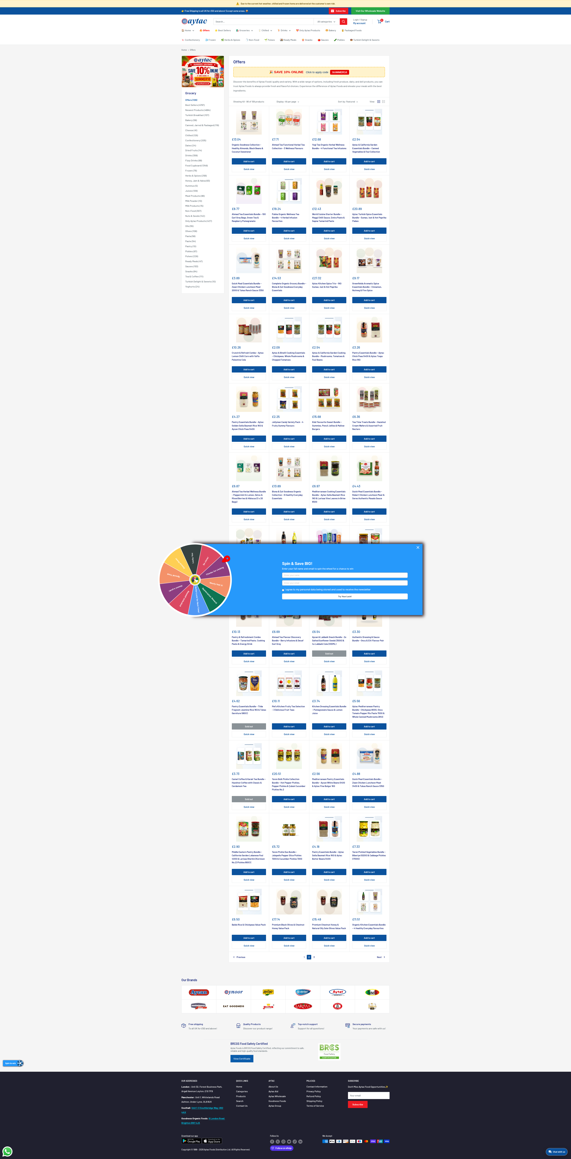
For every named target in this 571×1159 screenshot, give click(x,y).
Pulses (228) (191, 256)
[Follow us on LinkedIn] (300, 1142)
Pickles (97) (191, 251)
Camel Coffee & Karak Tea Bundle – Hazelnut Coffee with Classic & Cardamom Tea (249, 782)
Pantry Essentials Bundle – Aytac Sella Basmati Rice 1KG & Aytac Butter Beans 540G (328, 855)
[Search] (343, 21)
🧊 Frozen (210, 39)
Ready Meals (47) (194, 261)
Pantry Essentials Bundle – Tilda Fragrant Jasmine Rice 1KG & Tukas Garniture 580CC (249, 710)
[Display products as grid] (378, 101)
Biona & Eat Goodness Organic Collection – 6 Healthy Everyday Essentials (287, 495)
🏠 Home (186, 30)
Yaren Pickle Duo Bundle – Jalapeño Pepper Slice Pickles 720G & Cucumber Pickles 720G (287, 855)
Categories (242, 1091)
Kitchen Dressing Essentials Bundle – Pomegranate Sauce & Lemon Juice (329, 710)
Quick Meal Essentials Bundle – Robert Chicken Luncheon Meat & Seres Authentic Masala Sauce (368, 495)
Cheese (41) (191, 130)
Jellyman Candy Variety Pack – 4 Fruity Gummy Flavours (287, 424)
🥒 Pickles (339, 39)
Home (184, 50)
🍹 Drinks (282, 30)
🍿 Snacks (307, 39)
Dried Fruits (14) (193, 150)
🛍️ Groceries (243, 30)
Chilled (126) (191, 135)
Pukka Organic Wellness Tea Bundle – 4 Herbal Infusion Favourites (285, 217)
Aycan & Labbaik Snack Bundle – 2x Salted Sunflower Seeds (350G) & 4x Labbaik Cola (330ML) (329, 640)
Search (239, 1101)
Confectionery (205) (195, 140)
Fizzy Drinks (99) (193, 160)
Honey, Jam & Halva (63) (197, 180)
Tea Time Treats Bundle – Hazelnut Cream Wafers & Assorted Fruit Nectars (369, 425)
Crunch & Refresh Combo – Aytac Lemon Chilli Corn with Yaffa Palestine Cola (248, 356)
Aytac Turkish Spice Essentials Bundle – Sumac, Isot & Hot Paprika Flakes (369, 217)
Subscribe (341, 11)
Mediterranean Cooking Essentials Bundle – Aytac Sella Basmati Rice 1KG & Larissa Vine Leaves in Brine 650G (328, 496)
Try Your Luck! (345, 596)
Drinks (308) (191, 155)
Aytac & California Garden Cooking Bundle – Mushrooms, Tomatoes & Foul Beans (328, 356)
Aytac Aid (273, 1091)
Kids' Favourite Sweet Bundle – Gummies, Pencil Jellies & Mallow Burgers (328, 425)
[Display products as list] (383, 101)
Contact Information (316, 1086)
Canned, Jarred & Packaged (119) (202, 125)
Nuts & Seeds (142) (195, 215)
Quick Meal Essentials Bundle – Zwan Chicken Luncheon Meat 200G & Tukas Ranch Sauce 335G (248, 287)
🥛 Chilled (263, 30)
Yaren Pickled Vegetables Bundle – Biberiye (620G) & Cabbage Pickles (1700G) (369, 855)
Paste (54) (190, 241)
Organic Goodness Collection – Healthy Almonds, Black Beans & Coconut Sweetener (247, 148)
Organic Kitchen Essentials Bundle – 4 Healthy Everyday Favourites (369, 926)
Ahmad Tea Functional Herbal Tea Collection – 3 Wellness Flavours (288, 146)
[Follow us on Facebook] (272, 1142)
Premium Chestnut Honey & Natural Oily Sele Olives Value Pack (329, 926)
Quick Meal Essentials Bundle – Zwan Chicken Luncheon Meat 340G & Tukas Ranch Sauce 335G (368, 782)
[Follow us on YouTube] (289, 1142)
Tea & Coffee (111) (194, 276)
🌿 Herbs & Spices (230, 39)
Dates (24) (190, 145)
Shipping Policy (314, 1101)
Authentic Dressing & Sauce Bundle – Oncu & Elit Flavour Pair (368, 639)
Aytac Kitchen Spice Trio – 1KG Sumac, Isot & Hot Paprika (326, 285)
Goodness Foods (277, 1101)
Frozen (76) (191, 170)
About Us (273, 1086)
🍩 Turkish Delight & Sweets (364, 39)
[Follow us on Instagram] (283, 1142)
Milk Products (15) (194, 205)
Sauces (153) (191, 266)
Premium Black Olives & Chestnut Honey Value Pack (288, 926)
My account (359, 23)
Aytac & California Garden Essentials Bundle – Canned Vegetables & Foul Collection (366, 148)
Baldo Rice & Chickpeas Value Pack (249, 924)
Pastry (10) (190, 246)
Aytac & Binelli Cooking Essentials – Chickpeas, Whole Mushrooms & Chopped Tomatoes (288, 356)
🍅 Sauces (323, 39)
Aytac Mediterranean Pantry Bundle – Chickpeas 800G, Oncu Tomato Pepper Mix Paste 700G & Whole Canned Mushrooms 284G (368, 711)
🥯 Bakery (330, 30)
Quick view (249, 169)
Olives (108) (191, 231)
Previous (241, 957)
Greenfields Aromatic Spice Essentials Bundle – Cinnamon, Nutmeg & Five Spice (367, 287)
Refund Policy (313, 1096)
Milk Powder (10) (193, 200)
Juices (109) (191, 190)
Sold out (329, 653)
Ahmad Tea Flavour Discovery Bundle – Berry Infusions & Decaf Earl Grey (287, 640)
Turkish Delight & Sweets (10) (200, 281)
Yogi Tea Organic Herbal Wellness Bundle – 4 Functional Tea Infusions (329, 146)
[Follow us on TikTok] (295, 1142)
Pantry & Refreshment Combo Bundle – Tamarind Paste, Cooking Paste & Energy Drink (248, 640)
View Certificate (241, 1058)
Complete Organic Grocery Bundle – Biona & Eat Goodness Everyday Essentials (289, 287)
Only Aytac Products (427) (198, 220)
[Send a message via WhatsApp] (7, 1152)
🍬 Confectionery (190, 39)
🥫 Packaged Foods (351, 30)
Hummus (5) (191, 185)
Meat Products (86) (195, 195)
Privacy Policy (313, 1091)
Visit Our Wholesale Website (370, 10)
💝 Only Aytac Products (308, 30)
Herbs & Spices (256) (196, 175)
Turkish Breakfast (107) (197, 115)
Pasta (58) (190, 236)
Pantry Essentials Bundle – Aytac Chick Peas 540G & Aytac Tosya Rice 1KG (368, 356)
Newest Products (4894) (197, 110)
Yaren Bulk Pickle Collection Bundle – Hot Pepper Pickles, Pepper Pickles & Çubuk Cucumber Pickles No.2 (288, 784)
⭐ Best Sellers (223, 30)
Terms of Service (315, 1105)
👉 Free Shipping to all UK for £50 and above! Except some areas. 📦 (214, 11)
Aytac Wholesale (277, 1096)
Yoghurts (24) (192, 286)
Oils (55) (189, 226)
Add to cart (248, 161)
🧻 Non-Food (252, 39)
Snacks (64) (191, 271)
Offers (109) (191, 99)
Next (379, 957)
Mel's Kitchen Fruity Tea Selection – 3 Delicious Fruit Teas (288, 708)
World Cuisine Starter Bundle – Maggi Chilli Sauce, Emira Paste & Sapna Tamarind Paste (328, 217)
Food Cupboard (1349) (196, 165)
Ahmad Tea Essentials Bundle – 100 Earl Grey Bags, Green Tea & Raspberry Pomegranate (249, 217)
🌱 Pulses (269, 39)
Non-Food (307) (193, 210)
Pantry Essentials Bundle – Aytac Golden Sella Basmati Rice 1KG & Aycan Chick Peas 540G (248, 425)
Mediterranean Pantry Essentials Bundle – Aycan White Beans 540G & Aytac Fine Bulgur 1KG (328, 782)
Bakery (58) (191, 120)
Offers (193, 50)
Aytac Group (275, 1105)
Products (241, 1096)
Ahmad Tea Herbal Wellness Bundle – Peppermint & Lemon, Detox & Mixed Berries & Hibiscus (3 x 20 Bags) (249, 496)
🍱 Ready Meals (288, 39)
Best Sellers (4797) (195, 104)
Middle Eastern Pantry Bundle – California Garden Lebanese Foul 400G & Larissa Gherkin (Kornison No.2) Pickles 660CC (248, 857)
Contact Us (242, 1105)
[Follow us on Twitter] (278, 1142)
